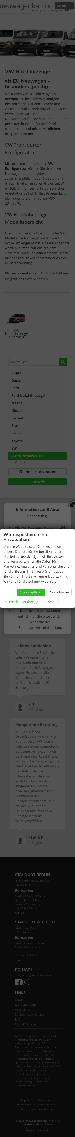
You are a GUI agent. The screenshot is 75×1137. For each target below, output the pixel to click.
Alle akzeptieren (31, 592)
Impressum (51, 602)
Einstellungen (59, 592)
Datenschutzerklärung (20, 602)
